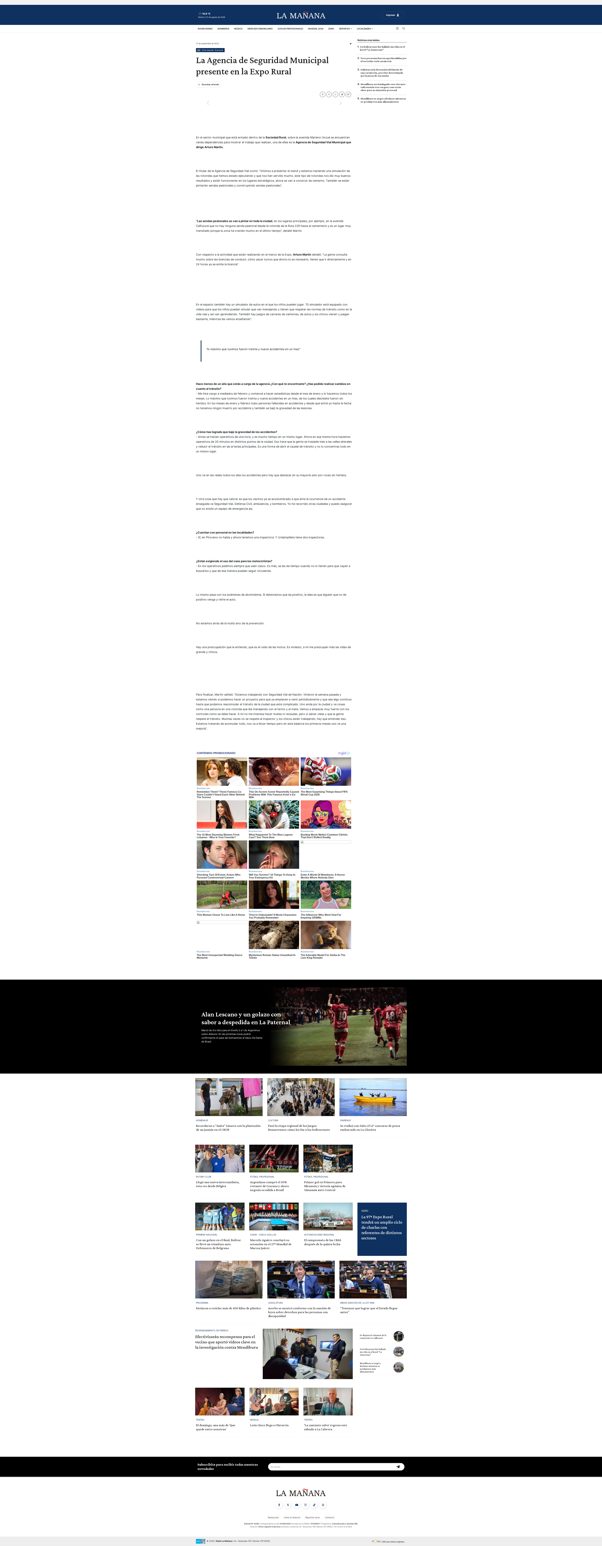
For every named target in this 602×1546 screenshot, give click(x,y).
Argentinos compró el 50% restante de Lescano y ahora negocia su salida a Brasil (269, 1186)
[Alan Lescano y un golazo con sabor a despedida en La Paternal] (337, 1026)
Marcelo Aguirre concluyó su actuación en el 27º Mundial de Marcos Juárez (271, 1244)
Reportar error (312, 1517)
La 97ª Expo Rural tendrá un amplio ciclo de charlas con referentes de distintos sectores (381, 1227)
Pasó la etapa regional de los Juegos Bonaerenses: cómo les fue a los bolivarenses (299, 1128)
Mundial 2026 (315, 28)
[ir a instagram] (305, 1505)
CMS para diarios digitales (393, 1542)
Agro (331, 28)
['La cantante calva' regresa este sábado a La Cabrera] (328, 1401)
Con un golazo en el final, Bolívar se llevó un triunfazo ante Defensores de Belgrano (218, 1244)
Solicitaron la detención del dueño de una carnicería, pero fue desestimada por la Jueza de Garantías (382, 72)
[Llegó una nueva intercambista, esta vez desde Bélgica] (220, 1158)
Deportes (344, 28)
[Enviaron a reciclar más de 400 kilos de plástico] (229, 1279)
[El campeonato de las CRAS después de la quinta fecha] (328, 1216)
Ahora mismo (205, 28)
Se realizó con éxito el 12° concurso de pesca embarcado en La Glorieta (370, 1128)
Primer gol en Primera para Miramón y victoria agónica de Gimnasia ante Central (325, 1186)
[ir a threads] (323, 1505)
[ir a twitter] (288, 1505)
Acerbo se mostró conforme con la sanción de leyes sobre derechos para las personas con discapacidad (299, 1312)
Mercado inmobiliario (260, 28)
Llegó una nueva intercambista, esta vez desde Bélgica (217, 1184)
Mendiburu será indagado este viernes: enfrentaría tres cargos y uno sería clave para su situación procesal (383, 87)
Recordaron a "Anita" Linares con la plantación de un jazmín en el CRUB (228, 1128)
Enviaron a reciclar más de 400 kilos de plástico (228, 1308)
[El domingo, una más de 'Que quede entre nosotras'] (220, 1401)
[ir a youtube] (296, 1505)
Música (238, 28)
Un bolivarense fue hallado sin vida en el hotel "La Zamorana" (373, 1352)
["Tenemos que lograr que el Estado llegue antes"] (373, 1279)
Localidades (364, 28)
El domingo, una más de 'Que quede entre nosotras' (215, 1427)
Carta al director (292, 1517)
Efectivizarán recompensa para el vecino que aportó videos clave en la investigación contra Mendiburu (226, 1341)
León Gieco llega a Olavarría (269, 1425)
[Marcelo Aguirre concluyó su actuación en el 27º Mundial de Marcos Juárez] (274, 1216)
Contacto (329, 1517)
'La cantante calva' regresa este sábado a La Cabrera (325, 1427)
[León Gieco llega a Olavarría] (274, 1401)
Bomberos (223, 28)
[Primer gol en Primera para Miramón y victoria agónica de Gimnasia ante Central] (328, 1158)
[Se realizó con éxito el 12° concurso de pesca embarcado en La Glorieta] (373, 1097)
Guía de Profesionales (290, 28)
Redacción (273, 1517)
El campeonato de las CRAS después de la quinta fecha (322, 1242)
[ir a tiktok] (314, 1505)
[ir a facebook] (279, 1505)
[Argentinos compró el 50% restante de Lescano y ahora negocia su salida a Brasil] (274, 1158)
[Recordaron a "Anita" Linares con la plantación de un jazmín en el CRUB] (229, 1097)
